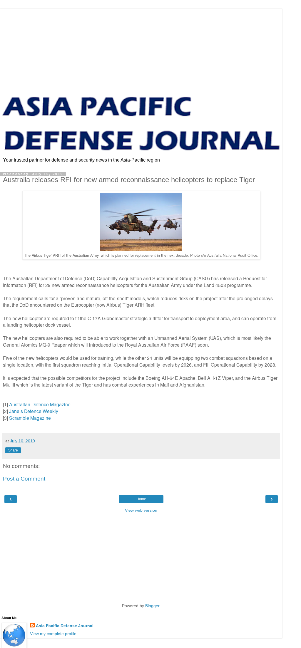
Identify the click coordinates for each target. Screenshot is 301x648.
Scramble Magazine (30, 417)
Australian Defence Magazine (40, 404)
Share (13, 450)
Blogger (152, 605)
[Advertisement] (141, 50)
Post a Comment (24, 479)
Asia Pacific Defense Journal (64, 625)
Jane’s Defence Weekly (33, 411)
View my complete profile (53, 633)
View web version (141, 510)
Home (141, 499)
